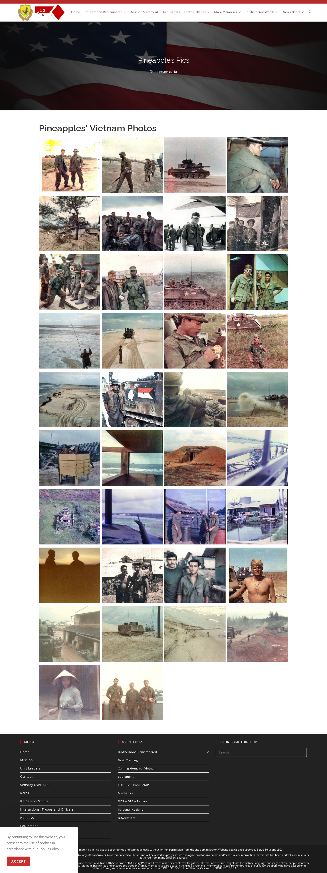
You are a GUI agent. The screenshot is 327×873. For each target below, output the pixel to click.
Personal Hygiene (130, 809)
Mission (26, 760)
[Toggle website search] (310, 12)
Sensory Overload (34, 785)
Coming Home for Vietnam (137, 768)
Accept (18, 861)
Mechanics (125, 793)
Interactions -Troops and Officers (47, 809)
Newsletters (126, 818)
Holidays (27, 817)
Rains (24, 793)
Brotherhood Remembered (137, 752)
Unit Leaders (30, 768)
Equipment (29, 826)
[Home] (151, 72)
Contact (26, 776)
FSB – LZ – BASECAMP (133, 785)
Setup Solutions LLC (269, 849)
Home (24, 752)
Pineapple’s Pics (167, 72)
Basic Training (128, 760)
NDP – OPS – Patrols (132, 801)
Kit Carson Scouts (34, 801)
